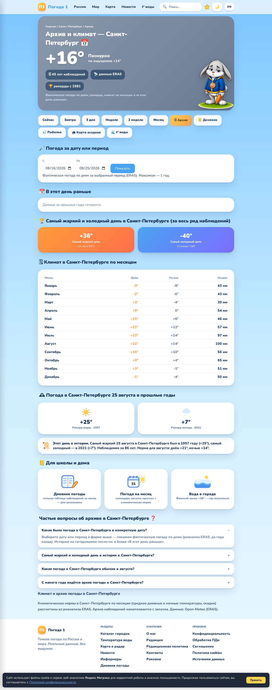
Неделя (112, 120)
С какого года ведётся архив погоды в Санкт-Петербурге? (92, 582)
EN (229, 7)
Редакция (154, 640)
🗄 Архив (181, 120)
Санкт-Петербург (70, 26)
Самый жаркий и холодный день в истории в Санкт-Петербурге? (98, 555)
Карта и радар (113, 646)
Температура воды (116, 640)
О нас (151, 633)
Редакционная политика (167, 646)
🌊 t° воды (119, 132)
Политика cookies (207, 652)
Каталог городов (115, 633)
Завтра (70, 120)
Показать (122, 168)
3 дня (90, 120)
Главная (50, 26)
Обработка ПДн (206, 640)
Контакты (154, 652)
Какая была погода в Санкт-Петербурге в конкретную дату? (94, 530)
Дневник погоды (115, 665)
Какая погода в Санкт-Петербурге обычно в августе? (88, 569)
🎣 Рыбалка (52, 132)
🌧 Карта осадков (86, 132)
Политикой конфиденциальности (52, 682)
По (78, 161)
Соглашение (203, 646)
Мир (95, 6)
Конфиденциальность (211, 633)
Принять (256, 680)
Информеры (111, 659)
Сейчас (48, 120)
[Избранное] (207, 7)
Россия (80, 6)
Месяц (158, 120)
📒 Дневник (207, 120)
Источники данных (209, 659)
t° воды (148, 6)
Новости (129, 6)
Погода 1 (53, 7)
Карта (110, 6)
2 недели (135, 120)
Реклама (153, 659)
